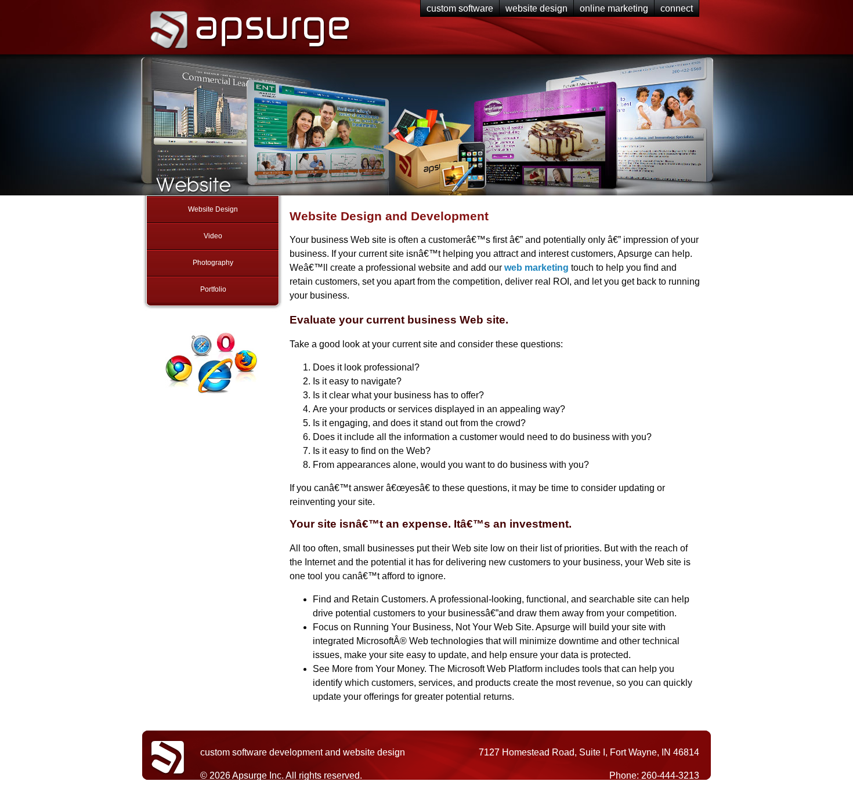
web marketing (536, 268)
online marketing (614, 8)
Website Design (213, 209)
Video (213, 236)
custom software (459, 8)
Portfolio (213, 289)
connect (676, 8)
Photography (213, 263)
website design (536, 8)
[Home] (248, 51)
